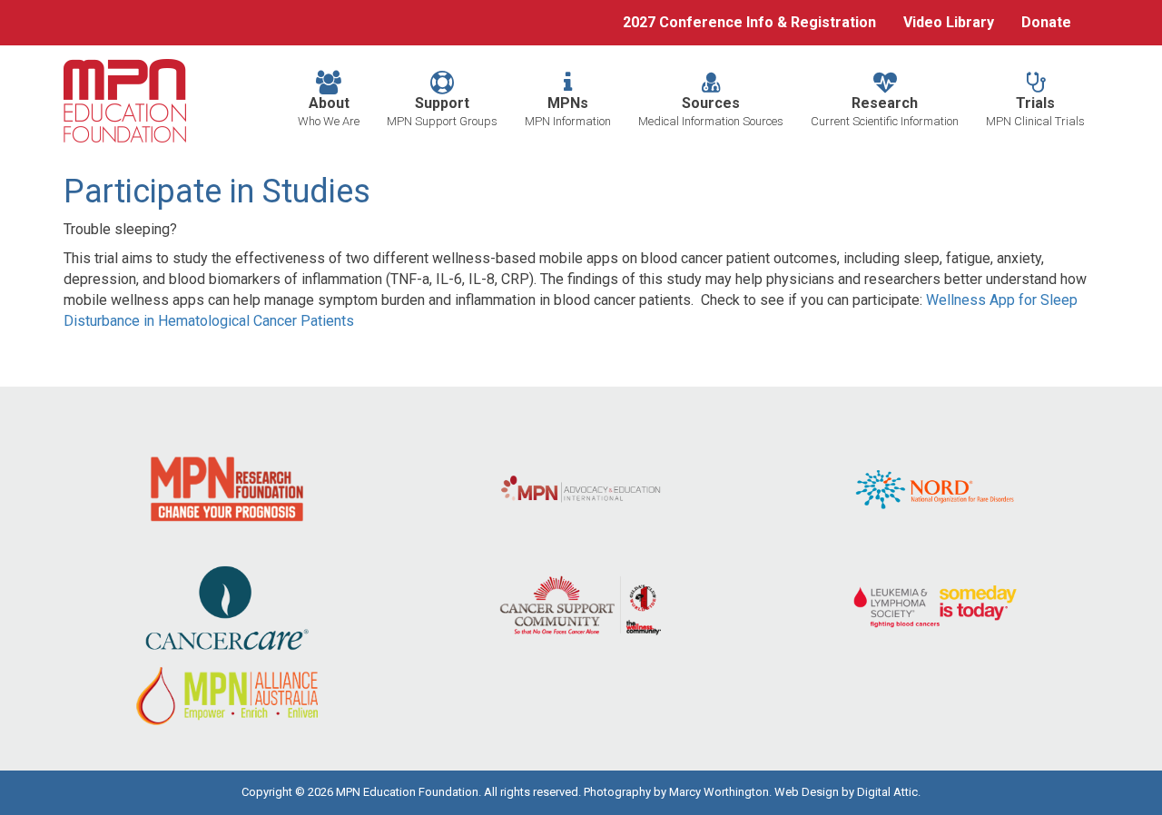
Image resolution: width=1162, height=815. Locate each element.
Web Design (806, 792)
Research (885, 111)
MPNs (568, 111)
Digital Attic (887, 792)
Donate (1046, 22)
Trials (1035, 111)
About (328, 111)
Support (442, 111)
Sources (710, 111)
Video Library (948, 22)
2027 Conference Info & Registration (749, 22)
